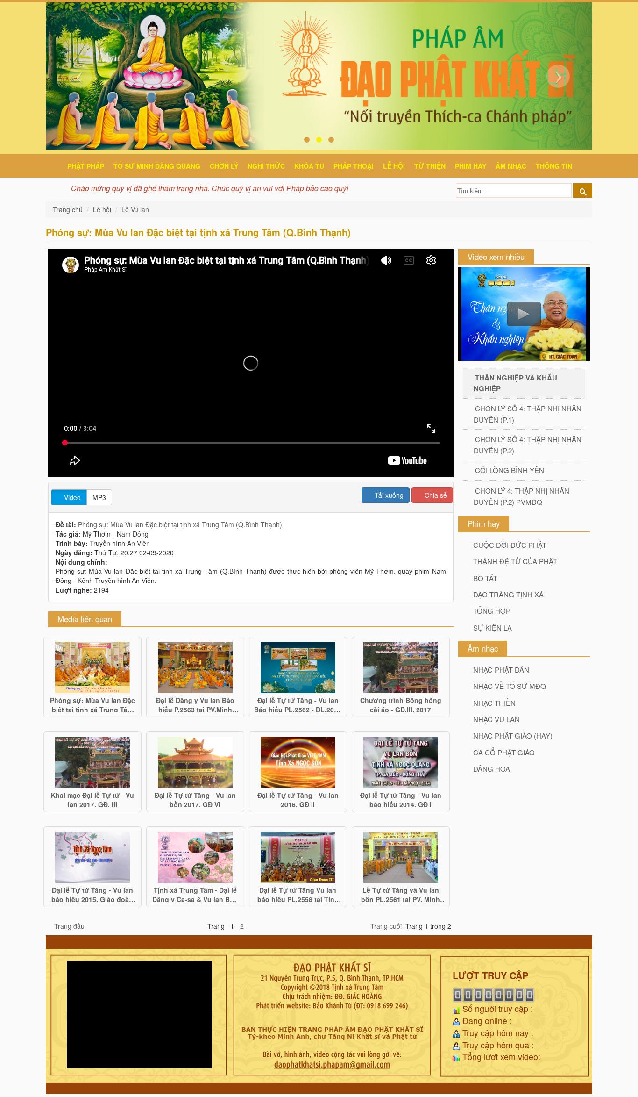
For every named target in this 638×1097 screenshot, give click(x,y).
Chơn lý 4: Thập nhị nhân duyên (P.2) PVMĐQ (521, 496)
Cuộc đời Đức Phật (509, 545)
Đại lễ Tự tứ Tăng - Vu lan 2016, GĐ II (298, 798)
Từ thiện (430, 166)
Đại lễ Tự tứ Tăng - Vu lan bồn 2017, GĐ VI (195, 798)
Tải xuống (388, 495)
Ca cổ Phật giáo (504, 752)
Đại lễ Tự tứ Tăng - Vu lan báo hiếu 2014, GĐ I (400, 798)
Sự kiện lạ (492, 627)
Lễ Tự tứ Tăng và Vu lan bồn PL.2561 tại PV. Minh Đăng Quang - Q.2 (400, 893)
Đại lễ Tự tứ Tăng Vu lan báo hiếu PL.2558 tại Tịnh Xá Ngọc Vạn (298, 893)
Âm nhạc (511, 166)
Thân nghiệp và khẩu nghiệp (515, 383)
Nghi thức (266, 166)
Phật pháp (85, 166)
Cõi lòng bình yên (509, 470)
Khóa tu (309, 166)
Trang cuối (386, 926)
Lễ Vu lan (135, 209)
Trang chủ (69, 209)
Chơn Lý (224, 166)
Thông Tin (554, 166)
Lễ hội (394, 166)
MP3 (99, 497)
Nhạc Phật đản (501, 669)
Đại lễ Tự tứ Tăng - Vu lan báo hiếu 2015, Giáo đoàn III (92, 893)
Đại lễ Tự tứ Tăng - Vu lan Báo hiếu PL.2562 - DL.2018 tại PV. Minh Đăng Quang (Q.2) (297, 703)
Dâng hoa (491, 769)
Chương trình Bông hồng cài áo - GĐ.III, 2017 (400, 703)
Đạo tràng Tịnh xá (508, 594)
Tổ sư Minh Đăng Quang (156, 166)
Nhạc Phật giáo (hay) (513, 735)
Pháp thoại (353, 166)
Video (71, 497)
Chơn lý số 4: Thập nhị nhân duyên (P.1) (527, 413)
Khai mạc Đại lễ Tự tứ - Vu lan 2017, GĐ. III (92, 798)
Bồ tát (485, 578)
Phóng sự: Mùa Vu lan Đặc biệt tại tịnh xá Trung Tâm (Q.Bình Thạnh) (180, 524)
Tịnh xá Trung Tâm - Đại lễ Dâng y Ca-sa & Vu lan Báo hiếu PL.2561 (195, 893)
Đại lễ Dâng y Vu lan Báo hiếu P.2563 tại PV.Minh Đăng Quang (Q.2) (195, 703)
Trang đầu (69, 926)
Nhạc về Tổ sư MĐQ (509, 686)
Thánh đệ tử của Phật (515, 561)
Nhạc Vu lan (496, 719)
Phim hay (470, 166)
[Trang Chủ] (55, 164)
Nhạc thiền (494, 703)
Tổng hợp (491, 611)
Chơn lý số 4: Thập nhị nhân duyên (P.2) (527, 444)
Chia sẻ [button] (435, 495)
